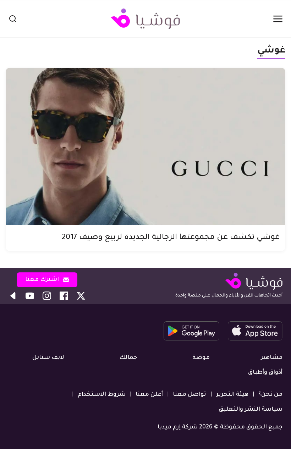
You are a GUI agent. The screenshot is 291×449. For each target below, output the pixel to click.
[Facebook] (64, 296)
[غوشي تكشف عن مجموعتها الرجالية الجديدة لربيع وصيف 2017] (145, 146)
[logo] (145, 19)
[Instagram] (47, 296)
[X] (81, 296)
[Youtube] (30, 296)
